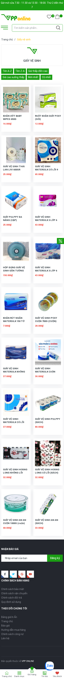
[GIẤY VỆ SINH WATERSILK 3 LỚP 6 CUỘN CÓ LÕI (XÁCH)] (48, 251)
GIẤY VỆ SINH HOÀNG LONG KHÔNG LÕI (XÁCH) (15, 472)
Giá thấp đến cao (37, 71)
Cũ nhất (46, 77)
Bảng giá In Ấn (9, 617)
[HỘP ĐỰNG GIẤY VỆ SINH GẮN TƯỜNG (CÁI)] (16, 251)
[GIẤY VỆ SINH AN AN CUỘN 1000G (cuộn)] (16, 504)
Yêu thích (57, 676)
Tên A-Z (7, 71)
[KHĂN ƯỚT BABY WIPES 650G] (16, 100)
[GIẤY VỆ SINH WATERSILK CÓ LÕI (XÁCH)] (16, 403)
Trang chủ (7, 621)
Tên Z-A (20, 71)
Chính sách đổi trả (11, 597)
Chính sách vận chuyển (14, 593)
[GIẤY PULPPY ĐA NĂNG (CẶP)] (16, 201)
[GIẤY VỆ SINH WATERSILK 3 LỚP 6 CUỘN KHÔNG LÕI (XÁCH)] (48, 201)
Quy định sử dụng (11, 601)
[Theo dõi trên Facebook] (4, 574)
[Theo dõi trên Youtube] (30, 574)
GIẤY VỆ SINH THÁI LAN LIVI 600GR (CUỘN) (14, 169)
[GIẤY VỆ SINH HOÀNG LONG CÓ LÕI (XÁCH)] (48, 453)
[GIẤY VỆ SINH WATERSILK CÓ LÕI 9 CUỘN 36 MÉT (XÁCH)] (48, 150)
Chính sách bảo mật (12, 589)
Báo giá (5, 625)
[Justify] (58, 27)
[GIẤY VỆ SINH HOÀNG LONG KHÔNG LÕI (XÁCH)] (16, 453)
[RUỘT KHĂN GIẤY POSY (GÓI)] (48, 100)
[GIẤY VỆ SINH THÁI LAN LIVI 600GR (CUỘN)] (16, 150)
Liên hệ (5, 638)
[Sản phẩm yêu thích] (49, 17)
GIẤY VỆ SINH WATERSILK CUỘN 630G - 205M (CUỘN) (46, 371)
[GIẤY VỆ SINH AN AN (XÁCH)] (48, 504)
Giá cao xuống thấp (13, 77)
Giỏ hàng (32, 674)
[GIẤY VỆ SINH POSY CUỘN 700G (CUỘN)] (48, 302)
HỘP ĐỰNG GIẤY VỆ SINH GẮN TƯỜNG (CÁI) (14, 270)
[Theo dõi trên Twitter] (13, 574)
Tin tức (44, 676)
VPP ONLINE (28, 661)
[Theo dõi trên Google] (21, 574)
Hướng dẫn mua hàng (13, 629)
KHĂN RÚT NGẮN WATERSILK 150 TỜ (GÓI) (14, 321)
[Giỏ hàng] (57, 17)
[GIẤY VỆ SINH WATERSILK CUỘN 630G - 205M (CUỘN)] (48, 352)
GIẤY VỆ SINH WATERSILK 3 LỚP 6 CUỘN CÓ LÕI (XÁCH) (46, 270)
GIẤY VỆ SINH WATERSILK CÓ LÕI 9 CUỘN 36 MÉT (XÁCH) (47, 169)
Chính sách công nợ (12, 634)
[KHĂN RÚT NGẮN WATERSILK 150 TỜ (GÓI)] (16, 302)
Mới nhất (33, 77)
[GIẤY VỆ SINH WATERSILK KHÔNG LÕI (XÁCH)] (16, 352)
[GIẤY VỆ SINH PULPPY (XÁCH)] (48, 403)
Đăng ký (55, 558)
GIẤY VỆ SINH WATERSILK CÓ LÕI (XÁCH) (13, 422)
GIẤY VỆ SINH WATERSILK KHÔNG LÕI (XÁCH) (14, 371)
